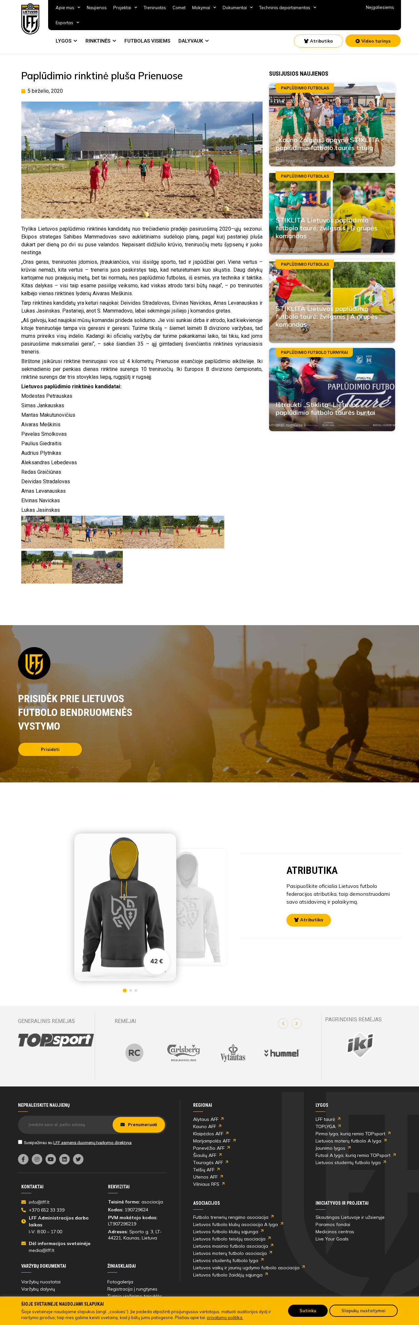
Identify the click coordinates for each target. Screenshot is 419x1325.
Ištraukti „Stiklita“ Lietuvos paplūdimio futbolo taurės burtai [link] (325, 408)
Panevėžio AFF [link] (209, 1148)
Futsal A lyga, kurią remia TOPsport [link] (353, 1155)
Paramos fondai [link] (333, 1224)
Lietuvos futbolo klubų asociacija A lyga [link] (235, 1224)
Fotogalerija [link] (120, 1282)
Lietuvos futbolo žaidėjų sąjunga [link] (228, 1275)
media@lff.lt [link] (41, 1250)
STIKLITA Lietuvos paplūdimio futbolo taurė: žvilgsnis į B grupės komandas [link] (326, 228)
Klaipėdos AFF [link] (208, 1134)
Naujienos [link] (97, 7)
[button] (283, 1023)
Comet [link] (179, 7)
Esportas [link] (64, 22)
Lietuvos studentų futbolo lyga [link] (348, 1162)
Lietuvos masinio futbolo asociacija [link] (230, 1246)
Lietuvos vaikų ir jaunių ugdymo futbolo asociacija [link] (246, 1268)
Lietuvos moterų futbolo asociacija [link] (230, 1253)
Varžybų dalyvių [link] (38, 1289)
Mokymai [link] (201, 7)
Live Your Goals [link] (332, 1239)
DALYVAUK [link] (190, 41)
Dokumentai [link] (235, 7)
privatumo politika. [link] (225, 1317)
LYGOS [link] (63, 41)
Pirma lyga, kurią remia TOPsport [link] (350, 1134)
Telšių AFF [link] (203, 1170)
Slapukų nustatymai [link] (363, 1310)
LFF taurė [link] (325, 1119)
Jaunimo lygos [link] (330, 1148)
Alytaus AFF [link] (205, 1119)
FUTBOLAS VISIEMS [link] (147, 41)
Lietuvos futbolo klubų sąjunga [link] (225, 1232)
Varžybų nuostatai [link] (41, 1282)
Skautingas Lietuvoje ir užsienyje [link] (350, 1217)
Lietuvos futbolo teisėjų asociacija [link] (229, 1239)
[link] (30, 18)
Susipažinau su (78, 1142)
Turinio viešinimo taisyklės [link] (134, 1296)
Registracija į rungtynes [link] (132, 1289)
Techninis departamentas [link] (284, 7)
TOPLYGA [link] (326, 1126)
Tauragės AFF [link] (208, 1162)
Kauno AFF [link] (204, 1126)
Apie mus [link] (65, 7)
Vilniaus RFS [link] (206, 1184)
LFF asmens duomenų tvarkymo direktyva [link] (92, 1142)
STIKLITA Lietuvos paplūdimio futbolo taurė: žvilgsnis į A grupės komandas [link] (327, 316)
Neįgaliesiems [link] (380, 7)
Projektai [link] (122, 7)
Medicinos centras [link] (335, 1232)
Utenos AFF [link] (205, 1177)
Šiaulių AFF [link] (204, 1155)
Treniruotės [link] (155, 7)
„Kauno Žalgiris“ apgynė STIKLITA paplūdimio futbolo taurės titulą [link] (328, 144)
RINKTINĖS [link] (97, 41)
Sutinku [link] (308, 1310)
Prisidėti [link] (50, 749)
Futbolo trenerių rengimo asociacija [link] (230, 1217)
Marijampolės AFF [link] (211, 1141)
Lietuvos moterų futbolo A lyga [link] (348, 1141)
